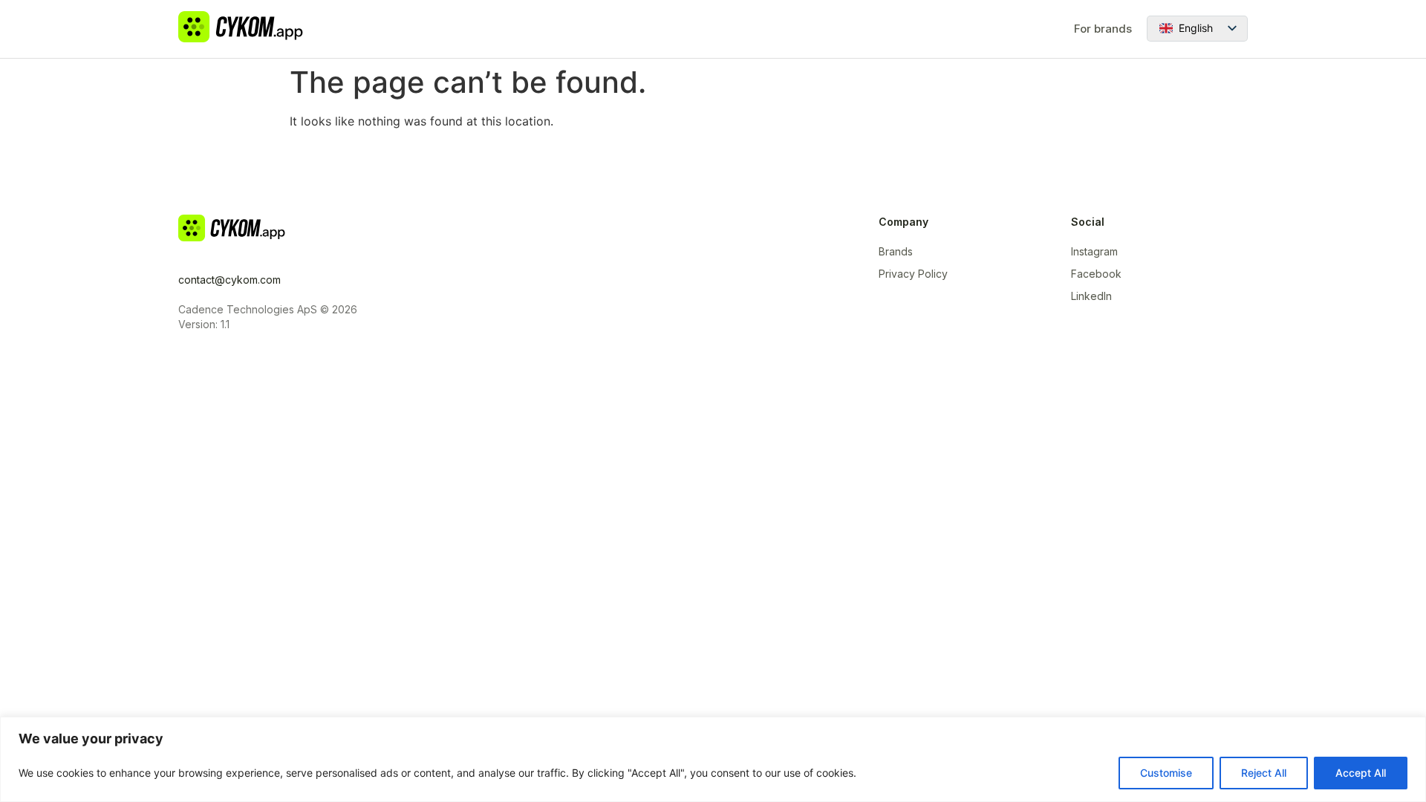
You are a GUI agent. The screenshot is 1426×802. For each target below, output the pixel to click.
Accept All (1360, 772)
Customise (1166, 772)
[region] (713, 759)
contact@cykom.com (229, 279)
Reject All (1263, 772)
